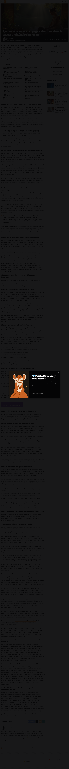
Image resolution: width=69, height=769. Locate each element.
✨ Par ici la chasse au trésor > (38, 393)
